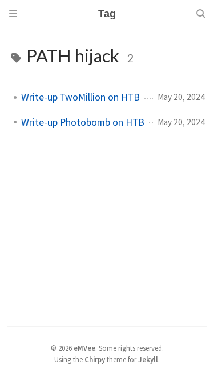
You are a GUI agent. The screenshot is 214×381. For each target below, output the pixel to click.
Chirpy (94, 359)
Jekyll (148, 359)
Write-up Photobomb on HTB (82, 122)
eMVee (84, 347)
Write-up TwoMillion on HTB (80, 97)
